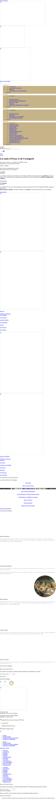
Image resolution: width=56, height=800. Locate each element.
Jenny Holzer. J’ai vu (28, 488)
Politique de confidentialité (9, 739)
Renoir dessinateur (28, 503)
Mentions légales (7, 736)
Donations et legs (7, 765)
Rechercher (3, 148)
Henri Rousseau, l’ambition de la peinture (28, 497)
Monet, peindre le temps (28, 485)
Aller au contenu (4, 0)
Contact (4, 735)
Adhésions (5, 750)
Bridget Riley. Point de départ (28, 505)
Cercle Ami (5, 759)
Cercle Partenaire (7, 761)
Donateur (5, 755)
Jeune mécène (6, 751)
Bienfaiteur (5, 754)
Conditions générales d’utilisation (10, 738)
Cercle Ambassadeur (7, 762)
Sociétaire (5, 753)
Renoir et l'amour (28, 500)
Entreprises (5, 758)
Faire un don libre (7, 763)
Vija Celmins (28, 483)
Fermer (2, 147)
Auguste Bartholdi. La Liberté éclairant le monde (28, 494)
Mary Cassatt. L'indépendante (28, 491)
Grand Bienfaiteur (7, 757)
